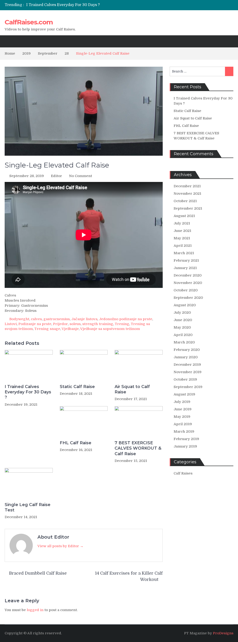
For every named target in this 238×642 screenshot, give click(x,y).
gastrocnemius (56, 319)
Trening (122, 324)
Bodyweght (19, 319)
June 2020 (183, 320)
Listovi (11, 324)
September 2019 (188, 387)
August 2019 (184, 394)
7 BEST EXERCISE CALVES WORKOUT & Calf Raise (138, 448)
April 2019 (183, 424)
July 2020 (182, 312)
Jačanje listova (84, 319)
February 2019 (186, 439)
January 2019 (185, 446)
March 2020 (184, 342)
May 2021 (182, 238)
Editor (56, 176)
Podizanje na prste (34, 324)
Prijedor (60, 324)
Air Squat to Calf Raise (132, 389)
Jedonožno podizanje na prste (125, 319)
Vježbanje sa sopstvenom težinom (110, 329)
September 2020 (188, 298)
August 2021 (184, 216)
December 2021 (187, 186)
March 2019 (184, 431)
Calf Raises (183, 473)
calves (36, 319)
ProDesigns (223, 633)
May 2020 (182, 327)
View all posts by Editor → (60, 546)
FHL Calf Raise (75, 442)
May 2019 (182, 417)
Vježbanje (70, 329)
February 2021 (186, 260)
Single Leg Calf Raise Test (27, 507)
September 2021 (188, 208)
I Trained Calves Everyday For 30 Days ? (63, 5)
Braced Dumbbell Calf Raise (38, 573)
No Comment (80, 176)
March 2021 (184, 253)
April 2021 (183, 246)
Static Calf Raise (77, 386)
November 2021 (187, 193)
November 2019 (188, 372)
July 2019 (182, 402)
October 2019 (185, 379)
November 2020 (188, 283)
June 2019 (183, 409)
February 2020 (187, 350)
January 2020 (186, 357)
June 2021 (182, 231)
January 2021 (185, 268)
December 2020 (188, 275)
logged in (35, 610)
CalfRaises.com (29, 22)
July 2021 (182, 223)
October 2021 (185, 201)
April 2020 (183, 335)
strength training (97, 324)
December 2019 (187, 364)
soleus (75, 324)
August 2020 (185, 305)
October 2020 (186, 290)
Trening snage (47, 329)
